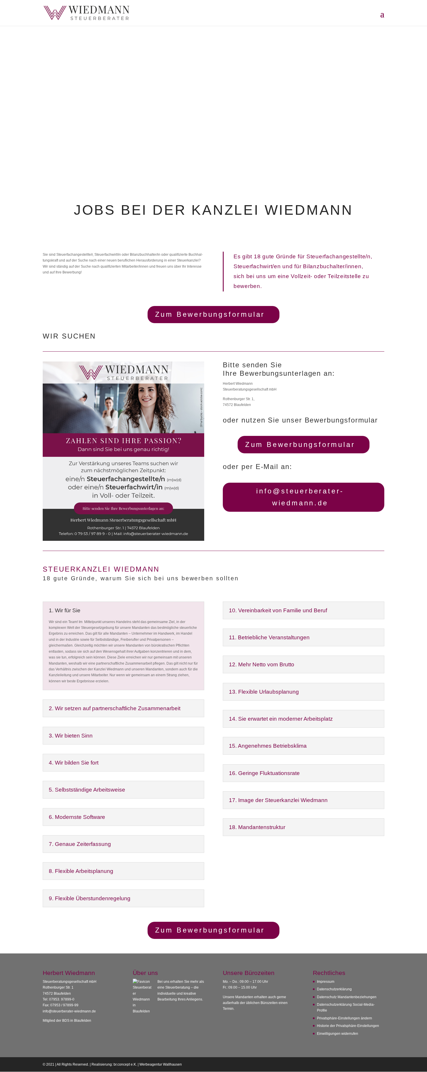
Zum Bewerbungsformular (210, 314)
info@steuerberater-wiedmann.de (300, 497)
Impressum (325, 982)
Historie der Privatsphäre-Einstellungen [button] (348, 1026)
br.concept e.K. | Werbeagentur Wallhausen (148, 1064)
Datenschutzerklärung (334, 989)
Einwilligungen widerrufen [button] (337, 1034)
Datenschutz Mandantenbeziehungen (346, 997)
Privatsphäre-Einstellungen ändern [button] (344, 1018)
